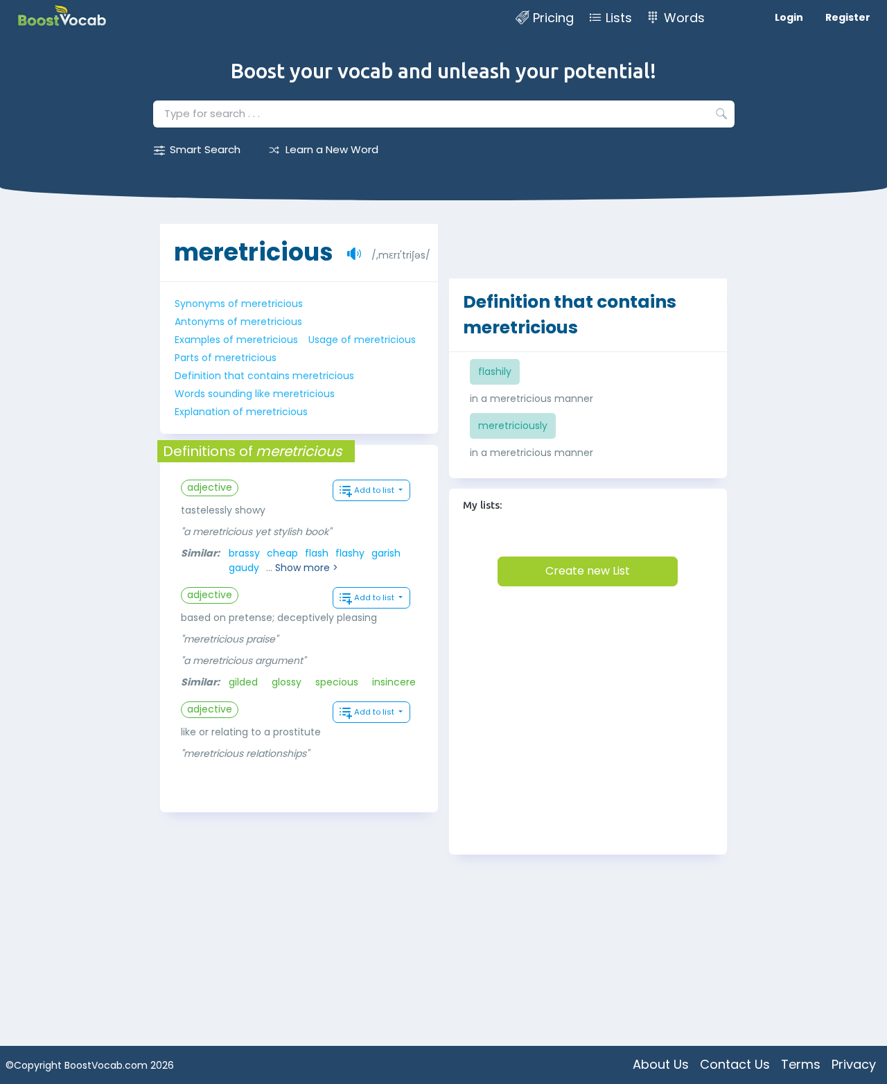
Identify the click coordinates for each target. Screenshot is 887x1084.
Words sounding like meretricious (255, 394)
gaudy (244, 568)
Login (789, 17)
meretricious (253, 252)
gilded (243, 682)
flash (316, 553)
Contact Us (735, 1064)
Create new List (587, 571)
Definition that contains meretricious (264, 376)
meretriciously (512, 425)
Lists (619, 17)
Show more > (306, 568)
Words (684, 17)
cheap (282, 553)
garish (386, 553)
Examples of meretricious (236, 340)
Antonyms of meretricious (238, 322)
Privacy (854, 1064)
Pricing (553, 17)
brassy (244, 553)
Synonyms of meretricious (239, 304)
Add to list (375, 490)
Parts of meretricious (225, 358)
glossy (286, 682)
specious (336, 682)
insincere (394, 682)
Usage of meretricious (362, 340)
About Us (661, 1064)
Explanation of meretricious (241, 412)
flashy (350, 553)
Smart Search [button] (205, 149)
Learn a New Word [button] (332, 149)
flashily (494, 371)
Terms (800, 1064)
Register (847, 17)
